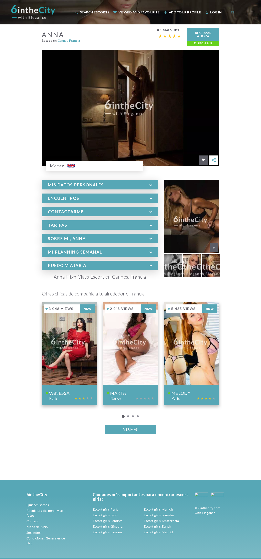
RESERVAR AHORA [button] (203, 34)
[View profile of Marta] (130, 353)
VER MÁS (130, 429)
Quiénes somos (38, 505)
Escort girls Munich (158, 509)
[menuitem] (91, 12)
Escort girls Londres (108, 521)
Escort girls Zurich (157, 526)
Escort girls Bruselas (159, 515)
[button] (100, 184)
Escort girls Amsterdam (161, 521)
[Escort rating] (169, 36)
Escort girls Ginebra (108, 526)
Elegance (208, 513)
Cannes (63, 40)
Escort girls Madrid (158, 532)
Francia (74, 40)
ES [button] (233, 12)
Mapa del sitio (37, 527)
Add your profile (185, 12)
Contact (33, 521)
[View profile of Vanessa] (69, 353)
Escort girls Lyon (105, 515)
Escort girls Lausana (108, 532)
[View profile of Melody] (191, 353)
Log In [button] (216, 12)
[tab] (100, 184)
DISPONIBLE (203, 43)
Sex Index (34, 532)
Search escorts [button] (94, 12)
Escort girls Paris (105, 509)
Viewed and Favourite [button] (139, 12)
